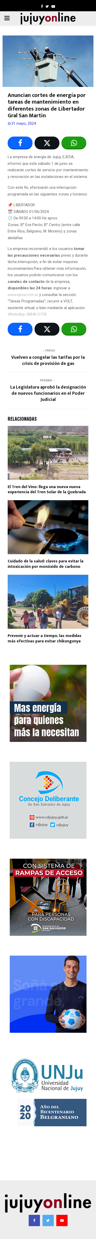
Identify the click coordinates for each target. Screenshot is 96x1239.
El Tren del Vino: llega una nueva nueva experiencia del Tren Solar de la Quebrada (47, 489)
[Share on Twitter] (47, 143)
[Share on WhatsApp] (73, 143)
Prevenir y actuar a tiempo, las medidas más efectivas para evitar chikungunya (44, 638)
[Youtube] (62, 1220)
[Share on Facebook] (20, 143)
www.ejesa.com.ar (23, 294)
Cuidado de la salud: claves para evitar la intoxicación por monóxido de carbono (45, 564)
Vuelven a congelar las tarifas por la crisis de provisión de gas (48, 360)
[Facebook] (34, 1220)
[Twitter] (48, 1220)
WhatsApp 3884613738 (27, 314)
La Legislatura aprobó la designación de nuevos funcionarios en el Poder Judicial (48, 393)
